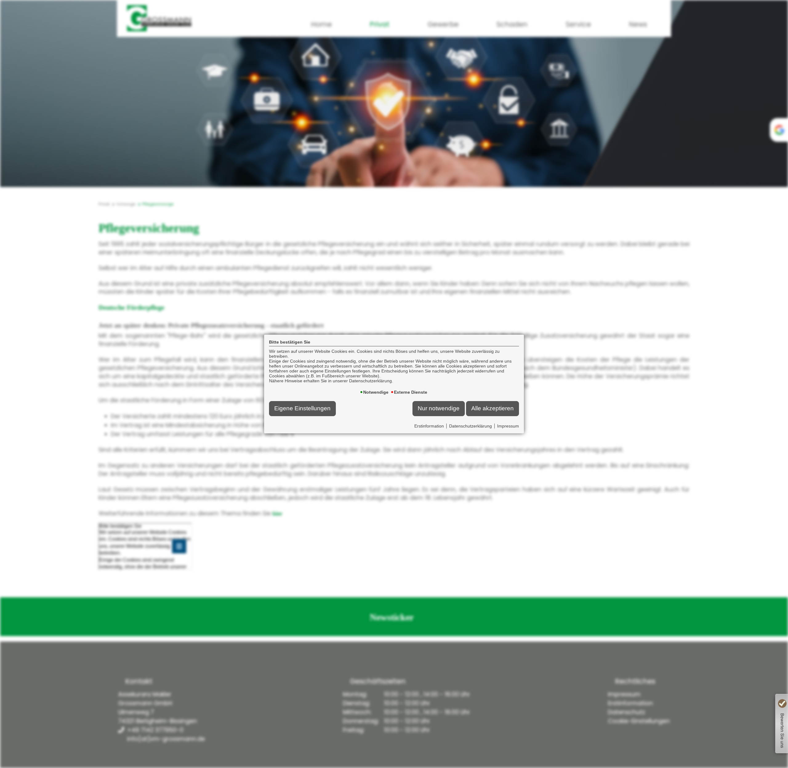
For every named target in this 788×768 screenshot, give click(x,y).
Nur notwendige (439, 408)
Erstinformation (429, 426)
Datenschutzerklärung (470, 426)
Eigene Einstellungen (302, 408)
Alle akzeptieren (492, 408)
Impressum (508, 426)
